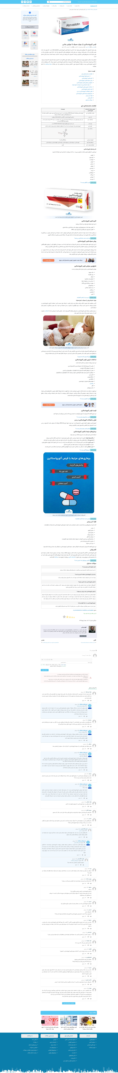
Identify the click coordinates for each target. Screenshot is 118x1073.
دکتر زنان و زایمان (72, 1050)
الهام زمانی (93, 47)
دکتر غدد (74, 1053)
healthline (84, 610)
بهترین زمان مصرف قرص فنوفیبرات (82, 519)
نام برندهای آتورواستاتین (84, 76)
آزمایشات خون (53, 1042)
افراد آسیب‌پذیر (89, 96)
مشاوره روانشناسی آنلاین (70, 1039)
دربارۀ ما (35, 1042)
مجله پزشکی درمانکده (93, 9)
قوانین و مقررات (33, 1047)
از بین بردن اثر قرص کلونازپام (83, 297)
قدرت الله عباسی (77, 842)
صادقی (80, 754)
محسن (80, 830)
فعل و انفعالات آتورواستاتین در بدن (84, 91)
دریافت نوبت (48, 260)
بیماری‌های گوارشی (52, 1050)
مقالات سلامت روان (34, 35)
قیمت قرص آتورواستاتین (87, 89)
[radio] (74, 618)
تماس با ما (80, 2)
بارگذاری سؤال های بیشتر (69, 1003)
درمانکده (56, 557)
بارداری (54, 1039)
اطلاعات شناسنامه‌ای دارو (87, 74)
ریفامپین (91, 383)
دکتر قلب (47, 311)
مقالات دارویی (87, 9)
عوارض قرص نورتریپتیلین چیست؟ (82, 428)
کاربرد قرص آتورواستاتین (87, 78)
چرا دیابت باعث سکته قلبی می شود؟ (82, 238)
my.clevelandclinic (77, 610)
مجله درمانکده (48, 64)
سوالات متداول (89, 100)
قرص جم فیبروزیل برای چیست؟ (83, 417)
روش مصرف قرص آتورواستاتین (85, 80)
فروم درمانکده (92, 1047)
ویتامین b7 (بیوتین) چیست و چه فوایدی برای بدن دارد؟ (33, 82)
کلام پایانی (90, 98)
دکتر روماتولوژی (72, 1055)
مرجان (80, 786)
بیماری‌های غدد (53, 1047)
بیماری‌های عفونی (52, 1053)
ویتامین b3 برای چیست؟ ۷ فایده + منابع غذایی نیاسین (33, 73)
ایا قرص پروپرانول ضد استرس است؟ (82, 560)
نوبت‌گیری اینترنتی (91, 1045)
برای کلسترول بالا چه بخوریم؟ (83, 357)
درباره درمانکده (94, 2)
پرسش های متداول (86, 2)
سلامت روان (53, 1045)
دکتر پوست (73, 1058)
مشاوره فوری (92, 1039)
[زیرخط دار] (46, 659)
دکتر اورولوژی (73, 1047)
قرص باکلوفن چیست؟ (85, 182)
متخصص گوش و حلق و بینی (69, 1061)
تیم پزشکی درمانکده (74, 860)
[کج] (44, 659)
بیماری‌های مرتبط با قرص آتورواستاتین (84, 93)
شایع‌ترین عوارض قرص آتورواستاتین (84, 83)
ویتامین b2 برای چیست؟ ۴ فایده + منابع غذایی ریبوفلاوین (33, 63)
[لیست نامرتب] (50, 659)
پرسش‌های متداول (33, 1045)
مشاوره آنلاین (92, 1042)
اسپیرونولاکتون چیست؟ (85, 450)
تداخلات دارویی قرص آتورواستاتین (84, 87)
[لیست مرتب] (48, 659)
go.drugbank (90, 610)
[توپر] (42, 659)
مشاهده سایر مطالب (83, 636)
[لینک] (52, 659)
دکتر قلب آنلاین (72, 557)
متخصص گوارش (72, 1042)
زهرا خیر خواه (79, 706)
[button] (43, 1022)
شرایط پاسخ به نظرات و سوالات (30, 1050)
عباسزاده (80, 732)
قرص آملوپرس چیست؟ (85, 399)
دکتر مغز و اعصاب (72, 1045)
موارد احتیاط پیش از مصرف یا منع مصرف (81, 85)
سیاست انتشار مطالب (32, 1053)
